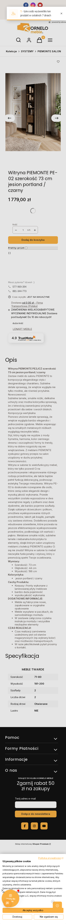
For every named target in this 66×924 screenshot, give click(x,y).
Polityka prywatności (49, 858)
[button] (57, 906)
